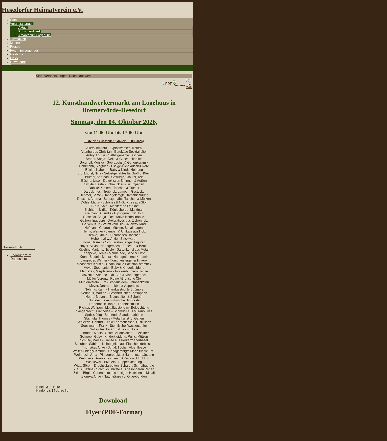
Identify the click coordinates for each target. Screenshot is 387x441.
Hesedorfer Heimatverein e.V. (42, 9)
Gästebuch (18, 54)
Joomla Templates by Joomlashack (27, 434)
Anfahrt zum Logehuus (34, 35)
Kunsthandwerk (29, 31)
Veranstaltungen (21, 23)
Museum (16, 43)
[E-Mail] (189, 87)
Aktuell (23, 27)
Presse (15, 46)
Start (13, 20)
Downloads (18, 62)
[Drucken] (179, 85)
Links (14, 58)
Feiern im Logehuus (24, 50)
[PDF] (167, 83)
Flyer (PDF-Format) (114, 412)
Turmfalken (18, 39)
